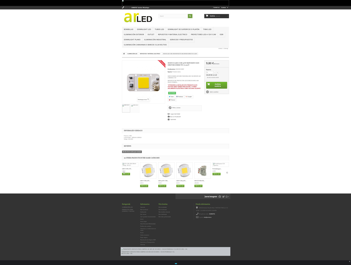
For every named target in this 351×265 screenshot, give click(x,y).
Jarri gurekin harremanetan (148, 216)
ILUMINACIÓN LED (127, 207)
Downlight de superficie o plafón (183, 29)
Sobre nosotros (144, 235)
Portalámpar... (217, 169)
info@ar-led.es (208, 217)
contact (220, 48)
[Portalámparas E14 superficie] (221, 164)
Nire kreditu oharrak (164, 212)
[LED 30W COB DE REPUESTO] (166, 170)
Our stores (143, 214)
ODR (221, 34)
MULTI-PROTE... (199, 181)
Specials (142, 207)
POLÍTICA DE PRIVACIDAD (147, 224)
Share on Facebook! (175, 116)
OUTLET (151, 34)
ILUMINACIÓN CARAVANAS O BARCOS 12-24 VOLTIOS (145, 45)
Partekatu (180, 96)
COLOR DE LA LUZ (211, 75)
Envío (142, 232)
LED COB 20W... (145, 181)
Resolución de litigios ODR (148, 240)
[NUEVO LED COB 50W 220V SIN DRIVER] (126, 108)
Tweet (172, 96)
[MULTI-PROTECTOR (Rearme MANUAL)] (202, 170)
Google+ (189, 96)
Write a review (176, 107)
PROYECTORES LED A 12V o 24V (203, 34)
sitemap (226, 48)
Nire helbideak (163, 214)
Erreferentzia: (171, 69)
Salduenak (143, 212)
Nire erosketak (163, 207)
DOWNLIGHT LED (144, 29)
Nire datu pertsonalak (165, 216)
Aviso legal (143, 221)
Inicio (142, 219)
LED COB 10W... (127, 169)
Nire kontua (163, 204)
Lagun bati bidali (175, 114)
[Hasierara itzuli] (124, 54)
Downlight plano (132, 39)
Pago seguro (144, 237)
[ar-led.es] (139, 17)
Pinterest (172, 100)
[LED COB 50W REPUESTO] (184, 170)
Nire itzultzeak (163, 209)
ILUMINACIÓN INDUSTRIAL (155, 39)
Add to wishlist (213, 92)
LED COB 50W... (181, 181)
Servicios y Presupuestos (181, 39)
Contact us (216, 7)
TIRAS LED (207, 29)
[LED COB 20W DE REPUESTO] (148, 170)
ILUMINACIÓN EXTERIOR (134, 34)
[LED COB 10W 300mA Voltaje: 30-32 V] (130, 164)
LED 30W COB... (163, 181)
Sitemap (142, 244)
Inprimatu (173, 119)
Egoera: (170, 72)
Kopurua (208, 69)
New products (144, 209)
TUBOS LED (159, 29)
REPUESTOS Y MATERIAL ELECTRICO (172, 34)
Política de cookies (145, 226)
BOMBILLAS (128, 29)
